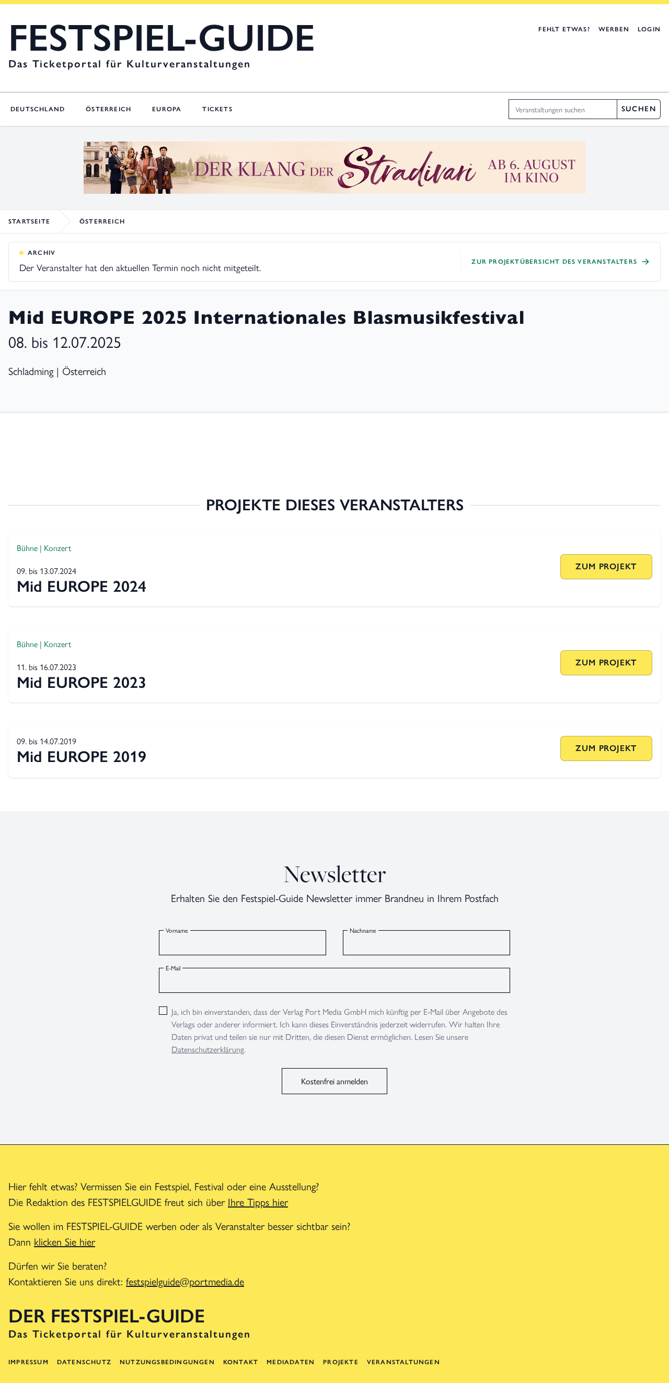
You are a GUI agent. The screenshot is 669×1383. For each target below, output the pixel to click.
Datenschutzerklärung (207, 1049)
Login (649, 29)
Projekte (341, 1362)
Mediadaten (291, 1362)
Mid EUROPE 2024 (81, 586)
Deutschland (37, 109)
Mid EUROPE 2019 (81, 756)
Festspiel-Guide (161, 37)
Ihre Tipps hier (258, 1201)
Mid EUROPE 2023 (81, 682)
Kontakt (240, 1362)
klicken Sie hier (64, 1241)
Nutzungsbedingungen (167, 1362)
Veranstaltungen (403, 1362)
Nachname (363, 930)
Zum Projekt (606, 566)
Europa (166, 109)
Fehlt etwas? (564, 29)
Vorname (177, 930)
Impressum (28, 1362)
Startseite (29, 221)
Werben (613, 29)
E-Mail (173, 968)
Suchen (638, 108)
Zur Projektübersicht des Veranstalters (554, 261)
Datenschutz (84, 1362)
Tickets (217, 109)
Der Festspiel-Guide (106, 1316)
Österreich (108, 109)
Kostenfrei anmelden (334, 1081)
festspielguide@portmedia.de (185, 1280)
